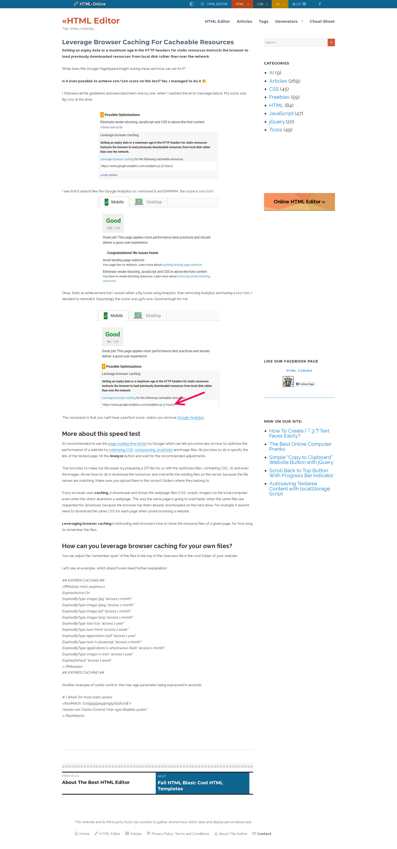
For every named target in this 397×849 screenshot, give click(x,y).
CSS (260, 4)
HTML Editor (217, 4)
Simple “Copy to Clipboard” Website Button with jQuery (301, 459)
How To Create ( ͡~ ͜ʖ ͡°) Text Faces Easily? (299, 433)
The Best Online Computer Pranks (300, 446)
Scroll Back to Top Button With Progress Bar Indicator (301, 472)
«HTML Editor (91, 21)
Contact (264, 834)
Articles (244, 21)
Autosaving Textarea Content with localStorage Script (299, 489)
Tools (275, 130)
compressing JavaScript (154, 450)
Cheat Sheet (322, 21)
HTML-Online (93, 4)
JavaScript (281, 113)
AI (271, 73)
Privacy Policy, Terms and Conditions (180, 834)
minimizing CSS (121, 450)
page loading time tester (127, 443)
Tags (263, 21)
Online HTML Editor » (299, 202)
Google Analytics (190, 417)
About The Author (233, 834)
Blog (297, 4)
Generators (286, 21)
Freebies (279, 97)
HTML (240, 4)
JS (278, 4)
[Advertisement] (296, 281)
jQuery (277, 122)
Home (84, 834)
